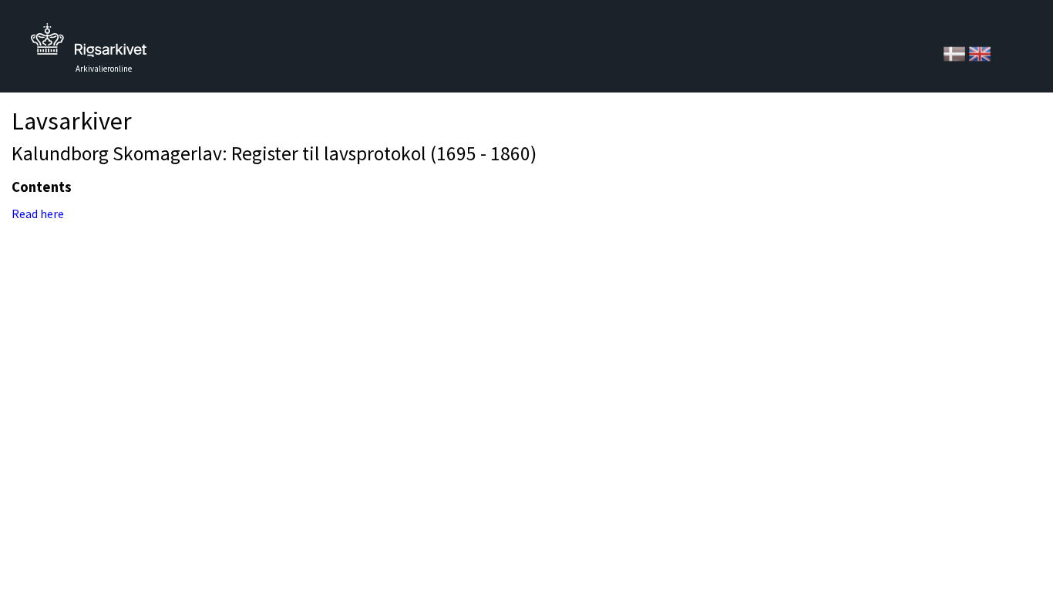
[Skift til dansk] (955, 52)
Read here (38, 213)
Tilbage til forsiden (88, 44)
